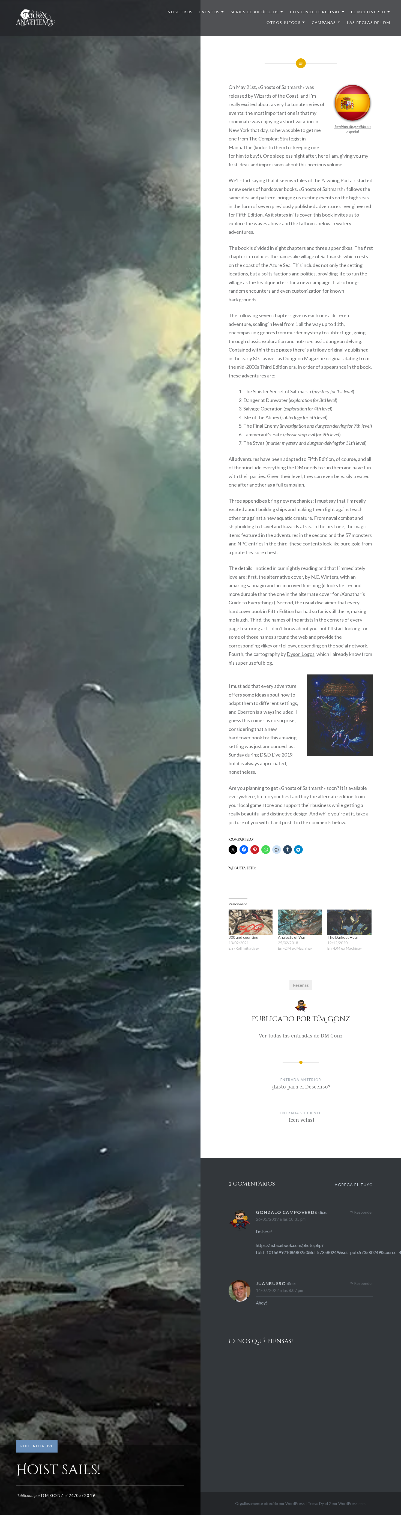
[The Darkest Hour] (349, 922)
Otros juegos (284, 22)
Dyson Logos (301, 654)
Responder (363, 1212)
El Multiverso (368, 12)
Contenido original (315, 12)
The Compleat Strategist (275, 139)
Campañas (324, 22)
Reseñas (301, 985)
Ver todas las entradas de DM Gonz (301, 1035)
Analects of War (291, 937)
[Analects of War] (300, 922)
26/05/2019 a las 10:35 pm (281, 1219)
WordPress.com (352, 1503)
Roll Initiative (36, 1446)
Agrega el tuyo (354, 1184)
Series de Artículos (255, 12)
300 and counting (243, 937)
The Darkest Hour (342, 937)
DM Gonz (52, 1495)
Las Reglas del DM (368, 22)
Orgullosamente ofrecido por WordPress (270, 1503)
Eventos (209, 12)
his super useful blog (250, 663)
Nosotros (180, 12)
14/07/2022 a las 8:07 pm (279, 1290)
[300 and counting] (251, 922)
